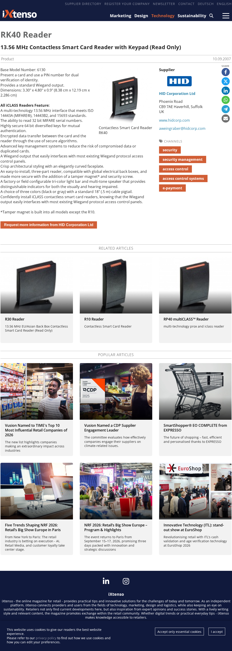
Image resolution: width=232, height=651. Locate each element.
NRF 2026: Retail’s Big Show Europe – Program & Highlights (115, 527)
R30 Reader (14, 319)
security (170, 149)
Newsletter (164, 4)
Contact (186, 4)
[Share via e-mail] (226, 118)
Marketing (120, 15)
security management (183, 159)
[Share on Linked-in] (226, 91)
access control (175, 168)
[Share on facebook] (226, 72)
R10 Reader (94, 319)
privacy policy (46, 638)
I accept (217, 631)
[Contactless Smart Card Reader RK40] (125, 122)
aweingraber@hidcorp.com (182, 128)
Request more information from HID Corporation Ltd (48, 225)
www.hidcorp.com (174, 120)
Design (141, 15)
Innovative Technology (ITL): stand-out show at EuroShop (194, 527)
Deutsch (206, 4)
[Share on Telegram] (226, 109)
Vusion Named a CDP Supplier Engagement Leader (110, 428)
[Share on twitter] (226, 81)
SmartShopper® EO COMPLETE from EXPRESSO (195, 428)
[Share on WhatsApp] (226, 100)
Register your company (127, 4)
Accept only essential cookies (179, 631)
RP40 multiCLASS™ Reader (186, 319)
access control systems (183, 178)
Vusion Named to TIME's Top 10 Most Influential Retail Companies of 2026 (36, 430)
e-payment (172, 188)
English (224, 4)
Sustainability (192, 15)
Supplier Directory (83, 4)
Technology (162, 15)
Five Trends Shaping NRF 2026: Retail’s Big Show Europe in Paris (33, 527)
